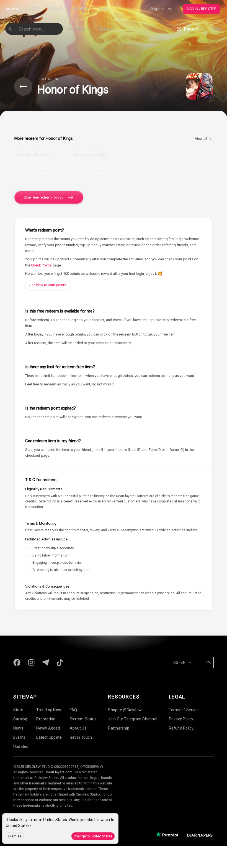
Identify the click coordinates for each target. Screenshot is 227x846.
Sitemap (25, 697)
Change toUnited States (93, 836)
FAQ (217, 29)
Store (34, 9)
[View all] (23, 86)
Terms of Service (184, 710)
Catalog (20, 719)
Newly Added (48, 728)
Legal (177, 697)
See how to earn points (47, 285)
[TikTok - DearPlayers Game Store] (59, 662)
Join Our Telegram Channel (132, 719)
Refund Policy (181, 728)
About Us (78, 728)
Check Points (41, 265)
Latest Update (49, 737)
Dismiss (14, 836)
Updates (80, 9)
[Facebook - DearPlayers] (16, 662)
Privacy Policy (181, 719)
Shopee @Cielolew (125, 710)
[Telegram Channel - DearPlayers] (45, 662)
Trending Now (48, 710)
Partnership (118, 728)
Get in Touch (81, 737)
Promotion (45, 719)
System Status (83, 719)
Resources (124, 697)
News (103, 9)
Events (56, 9)
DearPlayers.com (59, 772)
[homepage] (13, 8)
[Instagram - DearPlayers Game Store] (31, 662)
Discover (76, 29)
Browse (106, 29)
